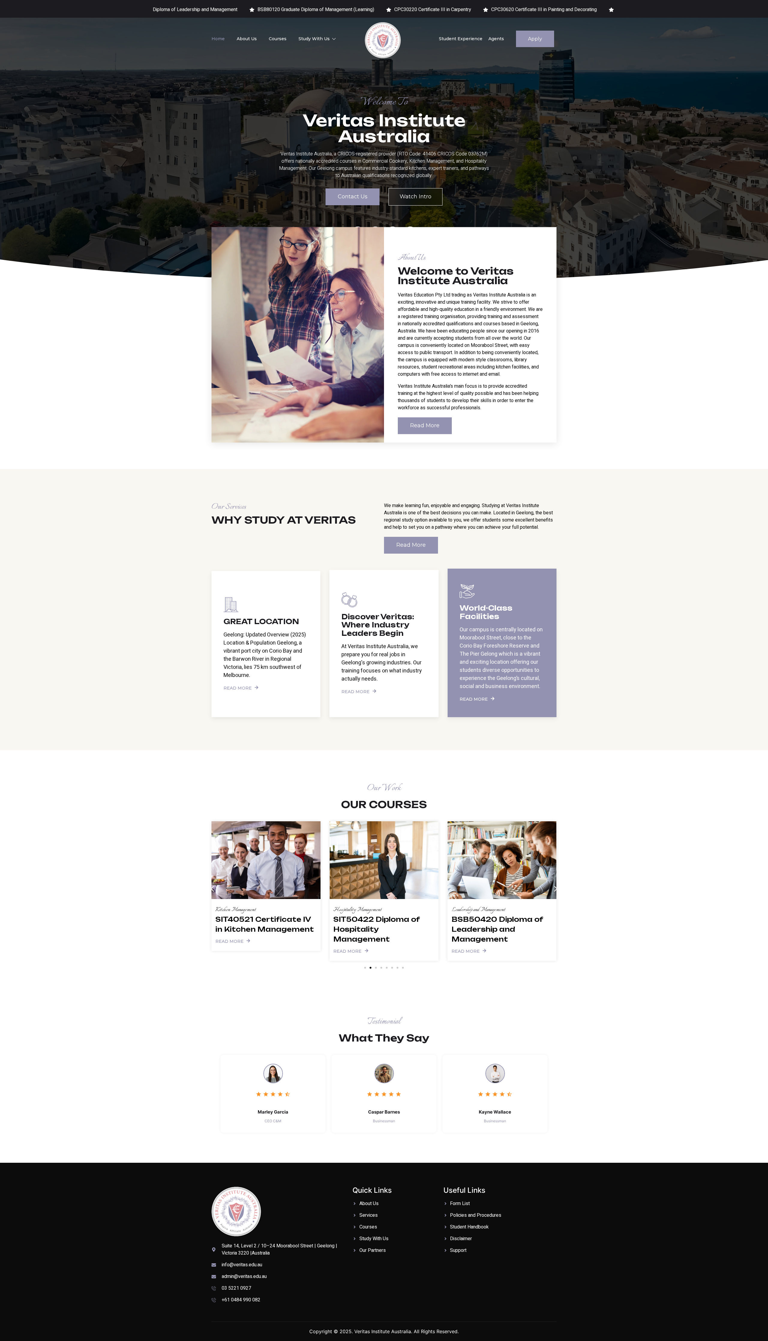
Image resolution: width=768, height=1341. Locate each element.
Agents (496, 38)
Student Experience (460, 38)
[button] (212, 889)
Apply (535, 39)
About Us (247, 38)
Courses (277, 38)
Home (218, 38)
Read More (238, 687)
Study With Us (314, 38)
